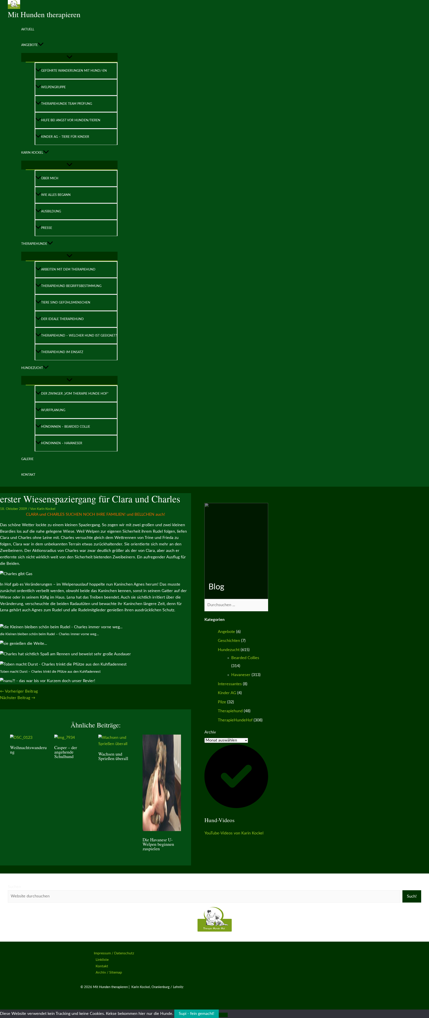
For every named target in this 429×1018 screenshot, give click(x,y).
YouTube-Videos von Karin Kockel (233, 833)
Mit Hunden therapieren (44, 14)
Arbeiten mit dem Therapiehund (68, 269)
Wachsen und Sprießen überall (113, 756)
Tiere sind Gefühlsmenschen (65, 302)
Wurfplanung (53, 410)
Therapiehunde (34, 243)
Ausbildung (51, 211)
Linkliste (102, 959)
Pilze (222, 702)
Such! (412, 896)
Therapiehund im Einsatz (62, 352)
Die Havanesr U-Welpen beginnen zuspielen (158, 844)
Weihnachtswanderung (28, 749)
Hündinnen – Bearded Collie (65, 426)
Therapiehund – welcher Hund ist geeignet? (79, 335)
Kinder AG (227, 693)
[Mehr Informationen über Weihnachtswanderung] (21, 738)
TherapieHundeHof (235, 720)
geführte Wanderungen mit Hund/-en (74, 70)
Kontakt (28, 474)
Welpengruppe (53, 87)
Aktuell (27, 29)
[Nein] (223, 1015)
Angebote (29, 45)
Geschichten (229, 641)
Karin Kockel (32, 152)
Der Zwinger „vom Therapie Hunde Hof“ (74, 393)
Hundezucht (32, 368)
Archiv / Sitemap (109, 972)
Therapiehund (230, 711)
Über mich (49, 178)
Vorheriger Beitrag (19, 691)
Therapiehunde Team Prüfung (66, 103)
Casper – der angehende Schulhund (65, 751)
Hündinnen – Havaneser (61, 443)
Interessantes (230, 684)
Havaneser (240, 675)
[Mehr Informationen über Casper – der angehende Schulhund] (64, 738)
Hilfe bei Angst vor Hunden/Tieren (70, 120)
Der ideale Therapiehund (62, 319)
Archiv (210, 732)
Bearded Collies (245, 658)
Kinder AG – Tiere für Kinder (65, 136)
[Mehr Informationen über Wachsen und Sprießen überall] (117, 744)
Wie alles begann (56, 195)
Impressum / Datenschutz (114, 953)
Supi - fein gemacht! (196, 1014)
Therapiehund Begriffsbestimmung (71, 286)
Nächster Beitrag (17, 698)
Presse (46, 228)
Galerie (27, 459)
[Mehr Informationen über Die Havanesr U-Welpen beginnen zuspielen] (162, 830)
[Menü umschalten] (69, 57)
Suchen (14, 887)
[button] (41, 45)
